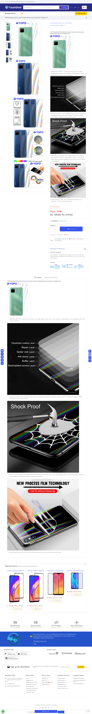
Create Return (45, 684)
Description (38, 277)
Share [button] (51, 240)
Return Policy (61, 680)
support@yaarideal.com (13, 686)
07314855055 (11, 683)
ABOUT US (44, 680)
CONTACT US (45, 678)
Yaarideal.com (49, 705)
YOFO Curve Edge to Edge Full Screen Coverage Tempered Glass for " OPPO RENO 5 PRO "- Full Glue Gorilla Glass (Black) (36, 570)
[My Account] (89, 354)
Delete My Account (63, 688)
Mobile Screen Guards (31, 682)
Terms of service (62, 686)
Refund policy (61, 682)
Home (27, 678)
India (55, 705)
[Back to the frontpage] (86, 17)
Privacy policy (61, 678)
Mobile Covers (29, 680)
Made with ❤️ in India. (47, 682)
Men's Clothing (30, 686)
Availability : (55, 221)
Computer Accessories (32, 688)
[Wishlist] (89, 357)
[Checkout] (89, 351)
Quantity (52, 225)
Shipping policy (62, 684)
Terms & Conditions (78, 683)
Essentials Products (31, 690)
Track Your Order (30, 692)
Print (67, 234)
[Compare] (89, 360)
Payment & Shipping (78, 678)
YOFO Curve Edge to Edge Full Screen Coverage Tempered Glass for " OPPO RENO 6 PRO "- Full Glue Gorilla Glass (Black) (16, 570)
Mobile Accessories (31, 684)
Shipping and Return (51, 277)
